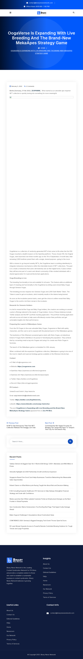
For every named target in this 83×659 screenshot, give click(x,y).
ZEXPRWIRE (35, 91)
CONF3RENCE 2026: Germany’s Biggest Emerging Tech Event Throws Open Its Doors (38, 520)
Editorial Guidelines (49, 572)
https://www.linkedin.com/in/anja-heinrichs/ (33, 404)
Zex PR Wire (47, 411)
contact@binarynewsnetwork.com (62, 613)
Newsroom (47, 585)
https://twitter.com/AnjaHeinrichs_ (28, 400)
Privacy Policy (48, 593)
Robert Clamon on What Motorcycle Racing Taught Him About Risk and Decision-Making (39, 485)
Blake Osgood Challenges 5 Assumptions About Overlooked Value (32, 515)
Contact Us (47, 568)
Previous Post (21, 425)
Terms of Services (49, 597)
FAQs (45, 576)
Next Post (59, 426)
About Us (46, 564)
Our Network (47, 589)
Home (42, 48)
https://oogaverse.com (26, 366)
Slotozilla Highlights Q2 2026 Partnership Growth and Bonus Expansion (33, 472)
